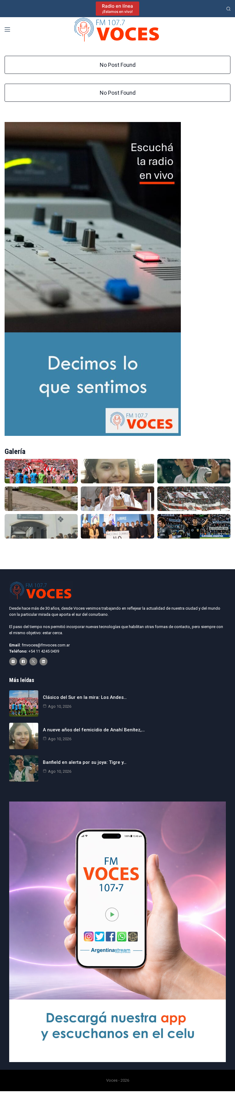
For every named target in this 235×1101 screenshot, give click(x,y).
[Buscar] (228, 9)
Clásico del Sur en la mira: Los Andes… (85, 697)
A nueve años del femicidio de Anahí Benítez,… (94, 730)
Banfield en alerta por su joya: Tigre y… (84, 762)
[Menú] (7, 29)
